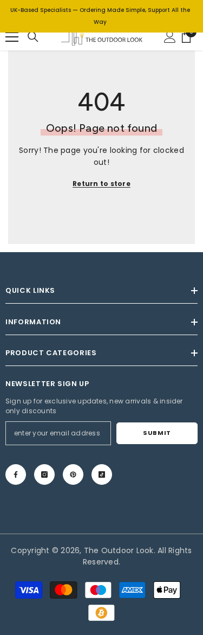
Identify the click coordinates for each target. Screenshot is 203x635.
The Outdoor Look (119, 550)
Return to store (101, 183)
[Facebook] (15, 474)
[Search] (33, 36)
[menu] (11, 36)
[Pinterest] (73, 474)
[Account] (170, 37)
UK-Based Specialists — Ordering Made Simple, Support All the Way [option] (100, 16)
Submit (157, 432)
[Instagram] (44, 474)
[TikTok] (101, 474)
